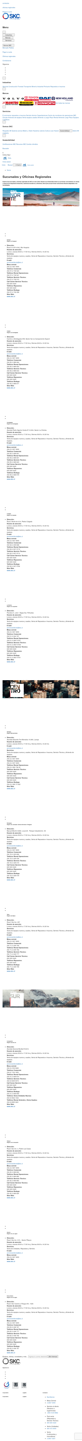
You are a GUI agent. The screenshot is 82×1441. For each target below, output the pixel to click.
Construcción (13, 86)
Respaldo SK (7, 131)
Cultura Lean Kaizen (52, 131)
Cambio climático (32, 144)
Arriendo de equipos (15, 117)
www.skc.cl (11, 296)
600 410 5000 (51, 1428)
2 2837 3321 (51, 1438)
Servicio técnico (31, 115)
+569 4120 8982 (52, 1413)
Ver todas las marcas (63, 103)
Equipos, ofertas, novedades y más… (15, 1356)
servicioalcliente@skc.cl (15, 262)
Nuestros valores (39, 131)
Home (9, 170)
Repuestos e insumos (57, 86)
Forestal (20, 86)
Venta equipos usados (29, 117)
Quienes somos (17, 131)
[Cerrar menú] (4, 32)
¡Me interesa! (52, 1356)
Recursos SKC (21, 144)
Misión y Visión (28, 131)
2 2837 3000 (51, 1403)
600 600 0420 (51, 1423)
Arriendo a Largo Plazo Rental (48, 117)
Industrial (40, 86)
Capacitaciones (42, 115)
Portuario (47, 86)
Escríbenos (50, 1397)
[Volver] (4, 78)
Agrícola (5, 86)
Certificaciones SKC (9, 144)
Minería (34, 86)
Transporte (27, 86)
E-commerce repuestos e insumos (14, 115)
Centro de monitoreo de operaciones (60, 115)
